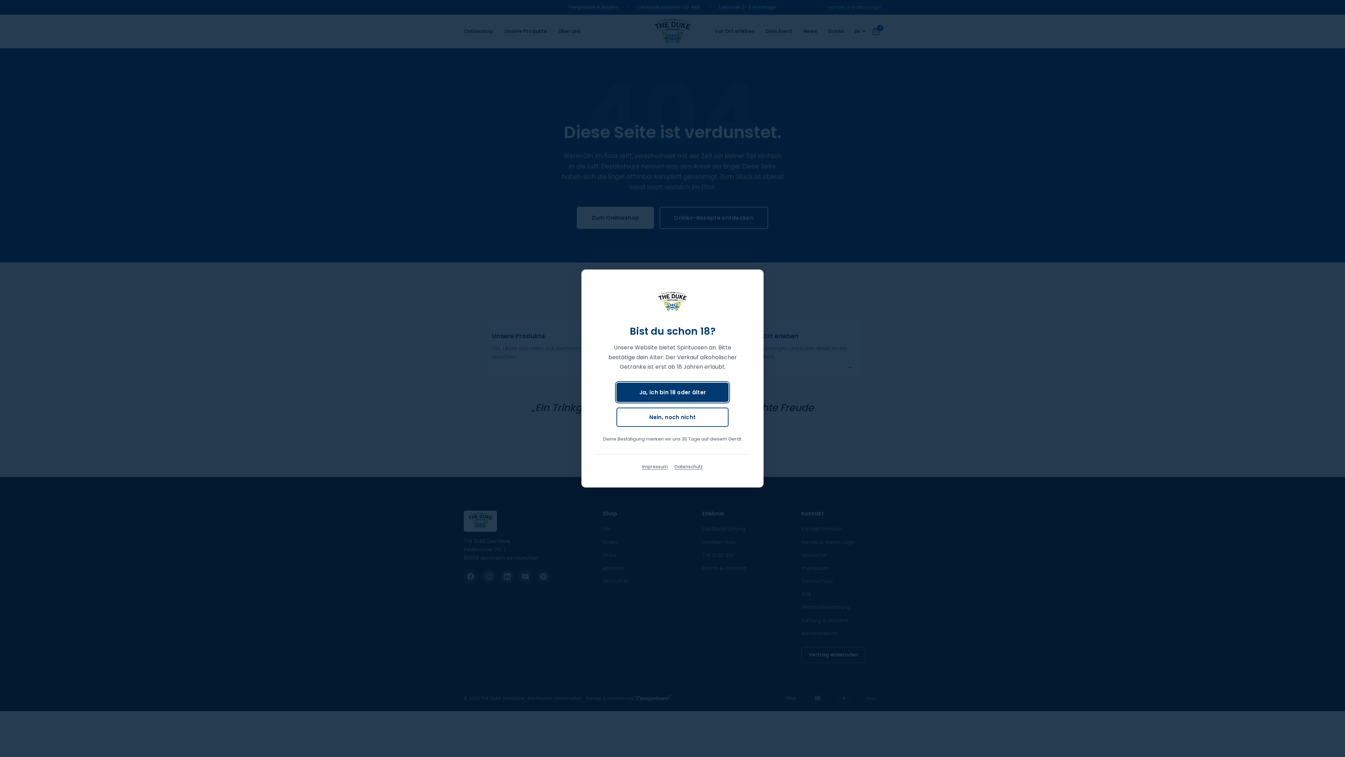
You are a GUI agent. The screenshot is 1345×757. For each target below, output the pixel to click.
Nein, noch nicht (672, 417)
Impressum (655, 466)
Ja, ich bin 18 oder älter (672, 392)
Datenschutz (689, 466)
